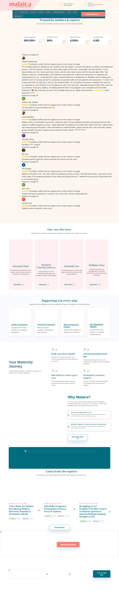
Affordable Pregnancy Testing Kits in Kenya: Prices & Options (55, 509)
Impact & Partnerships (58, 12)
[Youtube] (57, 584)
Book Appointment (92, 14)
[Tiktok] (71, 584)
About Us (33, 12)
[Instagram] (52, 584)
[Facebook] (48, 584)
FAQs (75, 12)
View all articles (59, 527)
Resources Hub (18, 16)
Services (41, 12)
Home (15, 12)
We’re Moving (24, 12)
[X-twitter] (66, 584)
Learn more (17, 284)
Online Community (19, 324)
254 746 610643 (68, 5)
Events (48, 12)
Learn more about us (77, 437)
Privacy (108, 591)
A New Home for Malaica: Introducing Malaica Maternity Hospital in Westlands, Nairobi (21, 510)
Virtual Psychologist (46, 324)
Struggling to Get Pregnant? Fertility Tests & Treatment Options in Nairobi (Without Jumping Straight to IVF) (93, 511)
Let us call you (101, 574)
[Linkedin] (62, 584)
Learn (69, 12)
